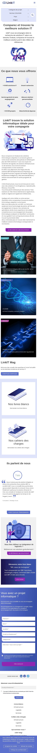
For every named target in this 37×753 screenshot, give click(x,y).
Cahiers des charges (18, 717)
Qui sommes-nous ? (18, 730)
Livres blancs (18, 704)
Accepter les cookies (11, 746)
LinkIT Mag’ (18, 733)
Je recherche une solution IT (18, 230)
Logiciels (18, 710)
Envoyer (19, 697)
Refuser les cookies (26, 746)
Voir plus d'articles (9, 374)
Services (18, 713)
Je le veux (19, 579)
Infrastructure (18, 707)
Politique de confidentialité (18, 750)
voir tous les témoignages (18, 512)
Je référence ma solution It (19, 553)
